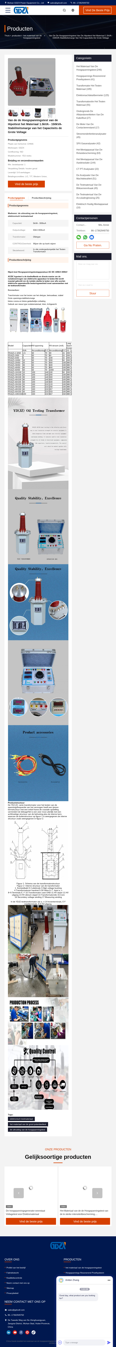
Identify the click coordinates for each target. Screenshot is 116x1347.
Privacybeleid (12, 1293)
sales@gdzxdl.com (58, 3)
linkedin (9, 1332)
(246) (89, 68)
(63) (89, 151)
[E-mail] (92, 237)
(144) (89, 161)
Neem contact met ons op (18, 1283)
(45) (91, 135)
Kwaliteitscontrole (14, 1278)
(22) (87, 169)
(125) (92, 95)
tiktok (33, 1332)
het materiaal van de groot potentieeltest (28, 1124)
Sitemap (10, 1288)
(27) (90, 114)
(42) (88, 143)
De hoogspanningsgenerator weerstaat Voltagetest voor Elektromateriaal (25, 1212)
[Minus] (109, 1280)
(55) (90, 103)
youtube (15, 1332)
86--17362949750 (81, 3)
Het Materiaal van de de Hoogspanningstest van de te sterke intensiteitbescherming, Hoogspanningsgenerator (84, 1213)
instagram (27, 1332)
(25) (88, 196)
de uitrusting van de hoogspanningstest (27, 1129)
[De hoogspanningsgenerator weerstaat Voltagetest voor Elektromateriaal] (31, 1188)
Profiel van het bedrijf (16, 1268)
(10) (92, 206)
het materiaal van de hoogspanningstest (32, 36)
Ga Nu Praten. (93, 245)
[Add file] (60, 1342)
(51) (87, 177)
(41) (90, 78)
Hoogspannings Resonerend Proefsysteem (85, 1273)
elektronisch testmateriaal (21, 1119)
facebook (21, 1332)
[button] (52, 111)
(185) (89, 87)
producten (16, 35)
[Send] (109, 1342)
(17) (87, 126)
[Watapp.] (85, 237)
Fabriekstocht (13, 1273)
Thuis (7, 35)
